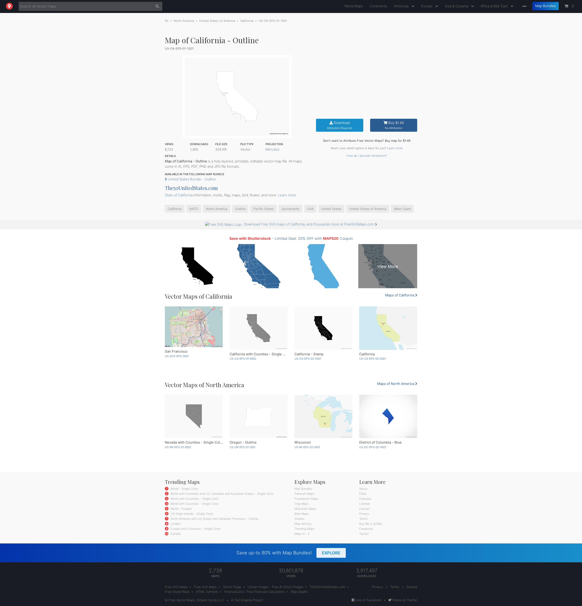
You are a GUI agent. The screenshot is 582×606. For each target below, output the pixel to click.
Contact (364, 508)
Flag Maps (301, 503)
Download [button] (339, 125)
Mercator (273, 149)
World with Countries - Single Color (194, 498)
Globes (299, 518)
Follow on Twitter (404, 600)
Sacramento (290, 209)
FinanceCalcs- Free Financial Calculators (254, 591)
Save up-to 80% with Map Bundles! (288, 553)
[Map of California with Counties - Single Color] (259, 328)
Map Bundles (545, 6)
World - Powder (181, 508)
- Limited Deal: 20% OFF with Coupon (291, 238)
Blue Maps (301, 513)
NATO (193, 209)
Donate (411, 587)
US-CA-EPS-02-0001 (372, 358)
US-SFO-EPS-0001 (177, 356)
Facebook (366, 528)
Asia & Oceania (457, 6)
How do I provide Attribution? (366, 155)
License (364, 503)
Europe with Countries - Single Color (195, 528)
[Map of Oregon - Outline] (259, 416)
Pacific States (263, 209)
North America (183, 21)
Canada (175, 533)
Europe (427, 6)
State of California (179, 195)
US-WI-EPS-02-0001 (307, 447)
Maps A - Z (302, 533)
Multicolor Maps (305, 508)
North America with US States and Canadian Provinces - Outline (214, 518)
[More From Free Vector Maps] (523, 6)
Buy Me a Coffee (370, 523)
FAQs (362, 493)
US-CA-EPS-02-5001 (307, 358)
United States (331, 209)
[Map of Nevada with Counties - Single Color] (194, 416)
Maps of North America (396, 383)
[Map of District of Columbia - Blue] (388, 416)
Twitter (364, 533)
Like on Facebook (367, 600)
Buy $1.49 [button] (394, 125)
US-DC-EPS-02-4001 (372, 447)
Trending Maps (304, 528)
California (246, 21)
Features (365, 498)
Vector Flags (232, 587)
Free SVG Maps (176, 587)
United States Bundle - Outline (191, 179)
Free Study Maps (177, 591)
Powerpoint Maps (306, 498)
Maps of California (400, 295)
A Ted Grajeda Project (247, 600)
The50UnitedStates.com (191, 187)
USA (310, 209)
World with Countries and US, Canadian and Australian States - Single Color (222, 493)
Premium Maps (304, 493)
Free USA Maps (205, 587)
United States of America (217, 21)
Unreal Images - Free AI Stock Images (275, 587)
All (166, 21)
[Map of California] (388, 328)
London (175, 523)
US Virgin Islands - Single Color (191, 513)
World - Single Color (184, 488)
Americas (401, 6)
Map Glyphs (299, 591)
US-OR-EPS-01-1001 (242, 447)
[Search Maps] (156, 6)
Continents (378, 6)
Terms (363, 518)
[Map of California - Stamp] (323, 328)
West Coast (402, 209)
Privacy (364, 513)
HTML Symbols (207, 591)
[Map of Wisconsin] (323, 416)
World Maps (353, 6)
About (363, 488)
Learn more (395, 148)
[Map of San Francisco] (194, 326)
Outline (240, 209)
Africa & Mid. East (495, 6)
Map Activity (302, 523)
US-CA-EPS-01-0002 (243, 358)
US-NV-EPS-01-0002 (178, 447)
